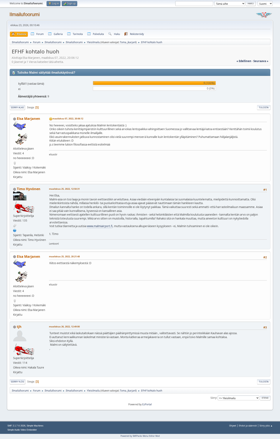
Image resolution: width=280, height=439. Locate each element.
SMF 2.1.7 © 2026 (16, 425)
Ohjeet (232, 425)
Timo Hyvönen (28, 189)
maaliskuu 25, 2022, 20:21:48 (64, 256)
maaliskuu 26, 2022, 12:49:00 (64, 326)
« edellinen (244, 61)
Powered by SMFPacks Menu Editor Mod (140, 435)
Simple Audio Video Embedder (22, 430)
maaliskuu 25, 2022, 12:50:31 (64, 188)
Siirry (213, 397)
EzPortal (147, 404)
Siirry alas (17, 107)
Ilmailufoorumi (24, 14)
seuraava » (260, 61)
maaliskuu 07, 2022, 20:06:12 (67, 118)
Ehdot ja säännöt (248, 425)
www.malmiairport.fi (100, 226)
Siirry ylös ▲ (266, 425)
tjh (19, 326)
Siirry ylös (17, 381)
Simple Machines (35, 425)
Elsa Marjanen (28, 118)
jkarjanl (131, 42)
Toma (123, 42)
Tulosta (264, 107)
